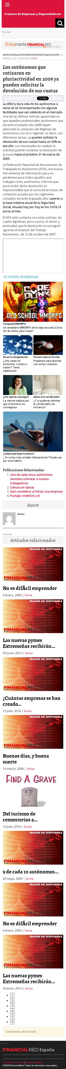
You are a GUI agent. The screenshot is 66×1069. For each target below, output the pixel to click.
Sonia (34, 58)
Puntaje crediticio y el (25, 496)
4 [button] (12, 1011)
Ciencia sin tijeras (22, 487)
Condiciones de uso (13, 1062)
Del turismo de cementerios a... (20, 816)
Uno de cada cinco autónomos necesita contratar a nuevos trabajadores (31, 479)
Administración (13, 54)
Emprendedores (33, 54)
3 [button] (12, 1006)
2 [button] (12, 1001)
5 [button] (12, 1016)
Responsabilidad (34, 1062)
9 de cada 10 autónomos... (30, 871)
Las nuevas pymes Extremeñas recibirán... (29, 643)
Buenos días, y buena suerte (26, 759)
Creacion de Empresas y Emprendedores (32, 14)
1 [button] (12, 995)
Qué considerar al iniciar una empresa (36, 491)
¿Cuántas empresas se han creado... (31, 701)
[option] (33, 627)
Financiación (51, 54)
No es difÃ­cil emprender (30, 588)
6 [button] (12, 1022)
